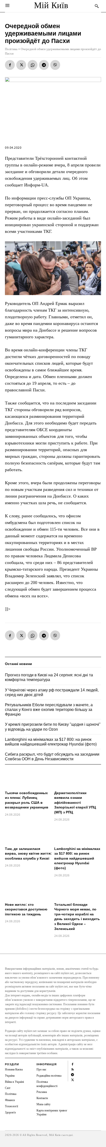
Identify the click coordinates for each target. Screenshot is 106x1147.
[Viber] (55, 65)
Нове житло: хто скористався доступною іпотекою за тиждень (26, 909)
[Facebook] (10, 65)
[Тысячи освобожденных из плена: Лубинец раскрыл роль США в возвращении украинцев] (28, 778)
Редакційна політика (48, 1075)
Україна (10, 1075)
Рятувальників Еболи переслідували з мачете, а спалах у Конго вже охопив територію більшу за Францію (49, 709)
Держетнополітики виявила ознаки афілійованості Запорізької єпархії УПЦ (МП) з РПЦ (75, 802)
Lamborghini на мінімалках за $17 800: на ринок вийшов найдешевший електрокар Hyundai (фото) (77, 858)
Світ (7, 1088)
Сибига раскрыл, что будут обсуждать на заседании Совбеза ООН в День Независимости (52, 756)
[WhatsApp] (32, 65)
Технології (11, 1106)
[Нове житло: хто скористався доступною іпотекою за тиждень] (28, 890)
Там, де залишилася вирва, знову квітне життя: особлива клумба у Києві (28, 853)
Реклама (41, 1092)
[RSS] (73, 1069)
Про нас (41, 1069)
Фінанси (10, 1100)
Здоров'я (10, 1112)
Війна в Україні (14, 1082)
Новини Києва (14, 1069)
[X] (21, 65)
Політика (11, 49)
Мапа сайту (43, 1104)
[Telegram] (44, 65)
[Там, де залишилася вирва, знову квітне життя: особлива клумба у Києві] (28, 834)
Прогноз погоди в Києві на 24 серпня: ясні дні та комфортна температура (49, 677)
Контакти (42, 1098)
